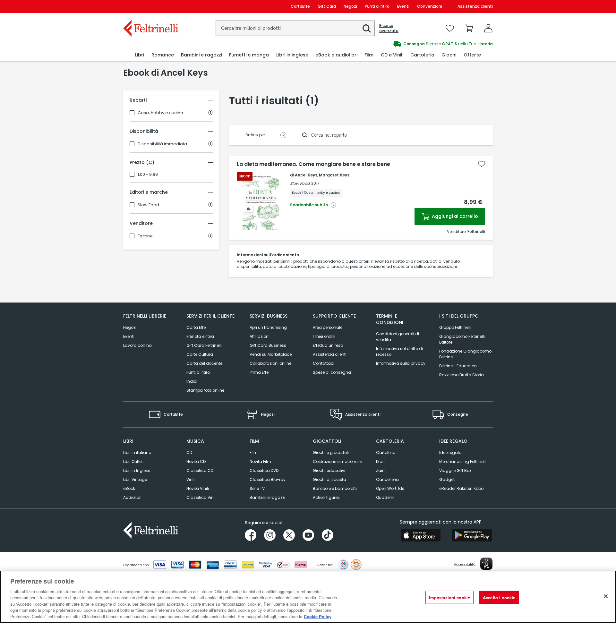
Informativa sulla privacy (400, 363)
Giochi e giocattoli (331, 452)
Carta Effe (196, 327)
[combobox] (295, 28)
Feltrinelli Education (458, 366)
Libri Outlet (133, 461)
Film (254, 452)
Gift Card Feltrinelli (204, 345)
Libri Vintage (135, 479)
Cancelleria (387, 479)
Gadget (447, 479)
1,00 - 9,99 (148, 174)
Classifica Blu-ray (268, 479)
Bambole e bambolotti (335, 488)
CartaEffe (300, 6)
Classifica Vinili (201, 497)
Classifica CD (199, 470)
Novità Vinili (197, 488)
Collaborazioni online (270, 363)
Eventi (403, 6)
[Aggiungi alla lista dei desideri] (481, 164)
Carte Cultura (199, 354)
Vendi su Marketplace (271, 354)
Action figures (326, 497)
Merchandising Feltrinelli (462, 461)
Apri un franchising (268, 327)
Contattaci (323, 363)
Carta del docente (204, 363)
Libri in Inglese (136, 470)
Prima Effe (259, 372)
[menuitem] (139, 55)
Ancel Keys (306, 175)
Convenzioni (429, 6)
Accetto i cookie (499, 597)
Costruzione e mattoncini (337, 461)
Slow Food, (300, 183)
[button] (367, 29)
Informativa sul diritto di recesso (399, 351)
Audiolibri (132, 497)
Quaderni (385, 497)
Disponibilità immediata (162, 144)
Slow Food (148, 205)
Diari (380, 461)
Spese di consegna (332, 372)
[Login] (488, 28)
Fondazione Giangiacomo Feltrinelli (465, 354)
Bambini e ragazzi (267, 497)
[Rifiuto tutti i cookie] (606, 596)
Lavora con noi (137, 345)
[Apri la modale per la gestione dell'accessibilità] (486, 563)
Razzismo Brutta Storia (461, 375)
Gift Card (327, 6)
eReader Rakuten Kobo (461, 488)
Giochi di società (329, 479)
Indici (191, 381)
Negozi (350, 6)
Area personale (327, 327)
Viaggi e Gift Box (455, 470)
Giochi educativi (329, 470)
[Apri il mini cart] (469, 28)
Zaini (381, 470)
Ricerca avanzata (388, 28)
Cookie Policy (317, 616)
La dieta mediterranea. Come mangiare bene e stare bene (313, 164)
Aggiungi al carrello (454, 216)
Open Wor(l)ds (390, 488)
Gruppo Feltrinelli (455, 327)
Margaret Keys (334, 175)
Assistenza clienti (475, 6)
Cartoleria (386, 452)
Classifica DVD (264, 470)
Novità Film (260, 461)
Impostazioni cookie (449, 597)
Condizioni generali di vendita (397, 336)
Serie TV (257, 488)
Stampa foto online (205, 390)
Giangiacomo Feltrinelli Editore (462, 339)
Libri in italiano (137, 452)
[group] (400, 43)
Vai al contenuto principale (150, 6)
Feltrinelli (147, 236)
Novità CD (196, 461)
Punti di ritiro (377, 6)
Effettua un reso (328, 345)
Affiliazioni (260, 336)
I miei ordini (324, 336)
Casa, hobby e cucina (160, 112)
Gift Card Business (268, 345)
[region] (308, 597)
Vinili (190, 479)
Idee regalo (450, 452)
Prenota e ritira (200, 336)
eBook (129, 488)
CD (189, 452)
